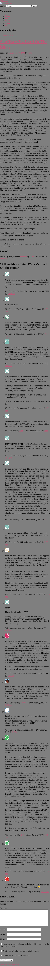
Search (3, 6)
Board (7, 21)
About (7, 23)
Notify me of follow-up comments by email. (21, 951)
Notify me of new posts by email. (16, 956)
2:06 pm (8, 458)
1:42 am (11, 676)
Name (3, 929)
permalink (4, 259)
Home (7, 16)
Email (3, 934)
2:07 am (8, 705)
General (23, 256)
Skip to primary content (9, 1)
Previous (5, 35)
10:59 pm (11, 293)
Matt (21, 431)
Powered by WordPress (9, 965)
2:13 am (15, 732)
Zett (22, 835)
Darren (23, 703)
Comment (4, 908)
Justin (30, 53)
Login (7, 25)
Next (13, 35)
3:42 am (8, 366)
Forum (8, 18)
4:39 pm (8, 630)
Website (3, 939)
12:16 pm (45, 891)
